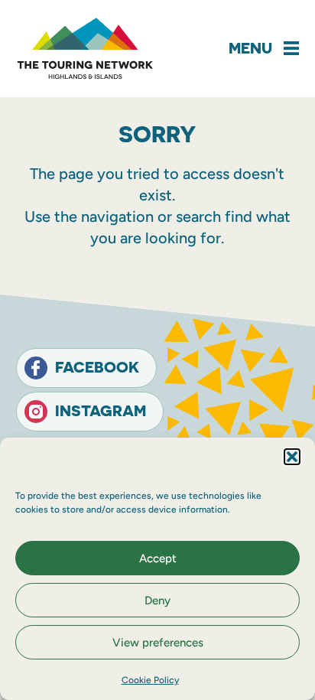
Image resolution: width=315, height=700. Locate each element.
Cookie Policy (150, 680)
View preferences (157, 643)
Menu (250, 47)
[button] (292, 456)
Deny (157, 600)
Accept (158, 558)
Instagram (100, 410)
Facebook (97, 366)
